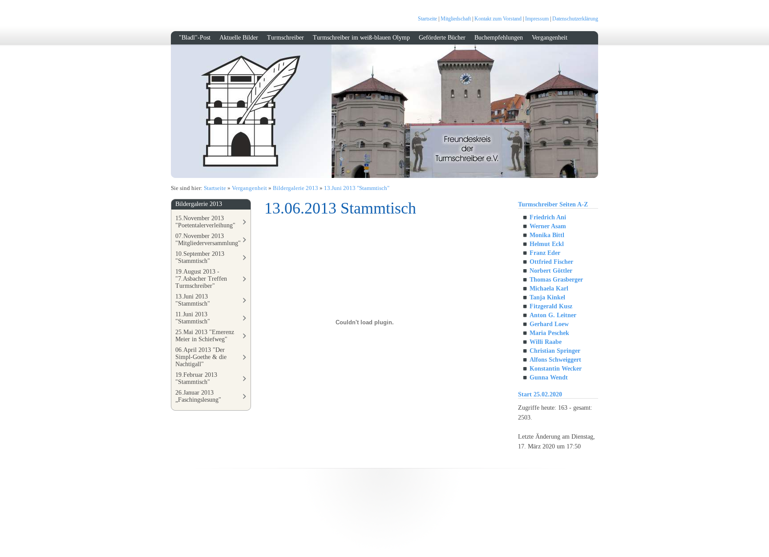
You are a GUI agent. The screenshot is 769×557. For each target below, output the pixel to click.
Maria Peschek (549, 333)
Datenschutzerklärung (575, 19)
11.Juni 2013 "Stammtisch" (192, 318)
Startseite (427, 19)
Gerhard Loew (549, 324)
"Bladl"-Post (194, 37)
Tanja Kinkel (547, 297)
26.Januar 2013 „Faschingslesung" (198, 396)
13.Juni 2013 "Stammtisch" (356, 188)
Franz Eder (545, 253)
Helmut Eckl (547, 244)
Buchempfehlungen (498, 37)
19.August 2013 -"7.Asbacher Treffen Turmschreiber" (201, 278)
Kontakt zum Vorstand (498, 19)
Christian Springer (555, 350)
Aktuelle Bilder (238, 37)
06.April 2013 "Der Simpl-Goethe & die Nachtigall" (201, 357)
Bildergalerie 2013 (295, 188)
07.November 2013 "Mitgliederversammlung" (208, 239)
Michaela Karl (549, 288)
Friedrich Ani (548, 217)
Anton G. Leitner (553, 315)
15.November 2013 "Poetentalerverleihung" (205, 222)
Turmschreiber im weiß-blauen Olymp (361, 37)
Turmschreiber (285, 37)
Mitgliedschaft (456, 19)
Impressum (537, 19)
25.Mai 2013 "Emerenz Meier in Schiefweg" (204, 336)
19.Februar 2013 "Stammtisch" (196, 378)
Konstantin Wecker (556, 368)
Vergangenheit (549, 37)
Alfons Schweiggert (555, 359)
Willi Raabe (546, 342)
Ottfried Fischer (551, 261)
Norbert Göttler (551, 270)
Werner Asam (548, 226)
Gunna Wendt (549, 377)
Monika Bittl (547, 235)
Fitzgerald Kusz (551, 306)
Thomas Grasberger (556, 279)
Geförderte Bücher (442, 37)
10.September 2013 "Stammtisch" (199, 257)
